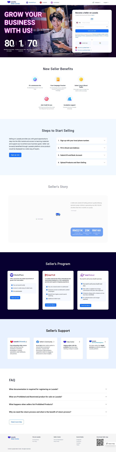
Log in (92, 15)
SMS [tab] (92, 18)
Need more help (16, 422)
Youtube (78, 443)
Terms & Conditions (97, 34)
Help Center (56, 441)
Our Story (34, 441)
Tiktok (77, 445)
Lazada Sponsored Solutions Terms (94, 35)
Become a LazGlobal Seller (84, 50)
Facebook (78, 441)
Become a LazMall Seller (83, 47)
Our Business (35, 439)
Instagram (78, 439)
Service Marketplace (58, 439)
